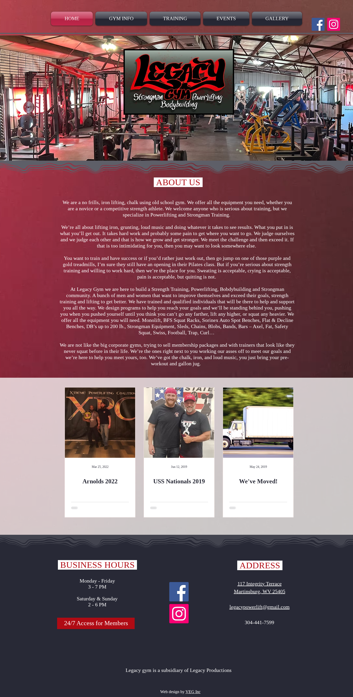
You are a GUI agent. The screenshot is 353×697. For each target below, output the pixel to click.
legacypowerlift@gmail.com (259, 607)
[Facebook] (318, 24)
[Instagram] (333, 24)
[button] (96, 623)
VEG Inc (193, 692)
